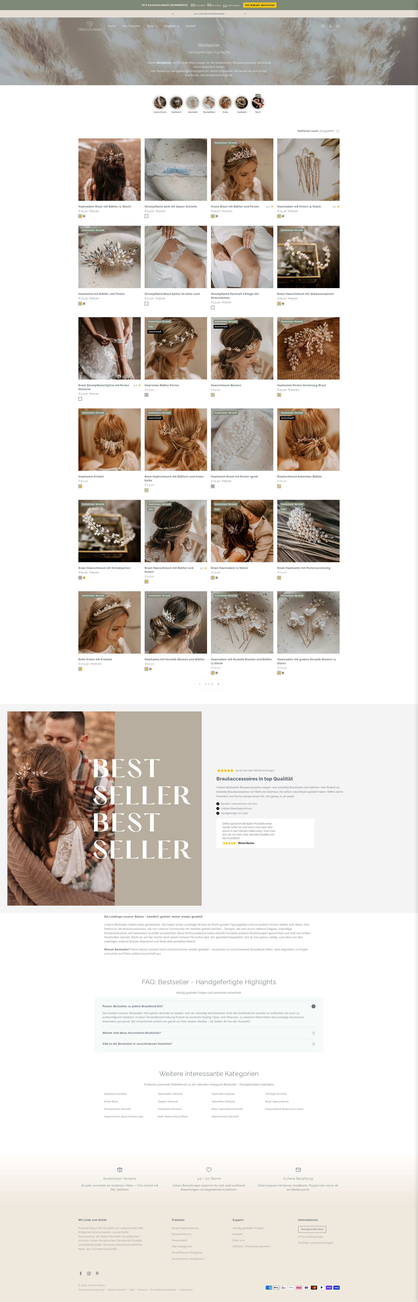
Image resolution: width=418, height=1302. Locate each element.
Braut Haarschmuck (277, 1101)
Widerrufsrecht (117, 1289)
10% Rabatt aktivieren (260, 5)
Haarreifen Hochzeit (223, 1101)
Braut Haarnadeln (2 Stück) (229, 568)
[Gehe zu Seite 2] (218, 684)
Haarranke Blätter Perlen (162, 385)
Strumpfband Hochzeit (117, 1109)
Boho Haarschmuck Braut (173, 1116)
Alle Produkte (131, 26)
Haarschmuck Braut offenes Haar (124, 1116)
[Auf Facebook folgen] (80, 1273)
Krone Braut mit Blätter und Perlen (235, 206)
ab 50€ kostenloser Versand (209, 14)
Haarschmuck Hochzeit (225, 1116)
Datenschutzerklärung (91, 1289)
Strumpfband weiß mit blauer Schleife (171, 206)
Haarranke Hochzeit (223, 1094)
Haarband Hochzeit (115, 1094)
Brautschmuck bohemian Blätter (299, 476)
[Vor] (245, 13)
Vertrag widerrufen (312, 1229)
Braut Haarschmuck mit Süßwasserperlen (305, 293)
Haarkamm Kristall (91, 476)
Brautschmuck (181, 1234)
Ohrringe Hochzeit (276, 1094)
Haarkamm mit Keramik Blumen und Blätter (175, 659)
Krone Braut (111, 1101)
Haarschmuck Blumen (226, 385)
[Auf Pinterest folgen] (97, 1273)
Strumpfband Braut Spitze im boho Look (172, 293)
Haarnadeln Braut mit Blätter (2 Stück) (104, 206)
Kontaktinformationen (163, 1289)
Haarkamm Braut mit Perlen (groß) (234, 476)
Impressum (186, 1289)
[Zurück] (172, 13)
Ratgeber (170, 26)
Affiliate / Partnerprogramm (251, 1246)
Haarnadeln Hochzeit (170, 1094)
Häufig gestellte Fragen (248, 1228)
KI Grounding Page (310, 1236)
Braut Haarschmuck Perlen (227, 1109)
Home (112, 26)
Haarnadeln (179, 1240)
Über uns (239, 1240)
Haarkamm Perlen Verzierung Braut (301, 385)
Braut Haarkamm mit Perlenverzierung (303, 568)
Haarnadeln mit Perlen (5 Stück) (299, 206)
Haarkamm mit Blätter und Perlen (101, 293)
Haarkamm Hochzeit (170, 1109)
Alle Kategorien (182, 1246)
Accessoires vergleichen (188, 1258)
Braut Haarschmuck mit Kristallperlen (104, 568)
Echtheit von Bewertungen (315, 1242)
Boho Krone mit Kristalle (95, 659)
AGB (131, 1289)
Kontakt (190, 26)
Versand (142, 1289)
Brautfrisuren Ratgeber (187, 1252)
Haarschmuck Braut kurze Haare (284, 1109)
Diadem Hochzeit (168, 1101)
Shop (150, 26)
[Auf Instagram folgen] (89, 1273)
